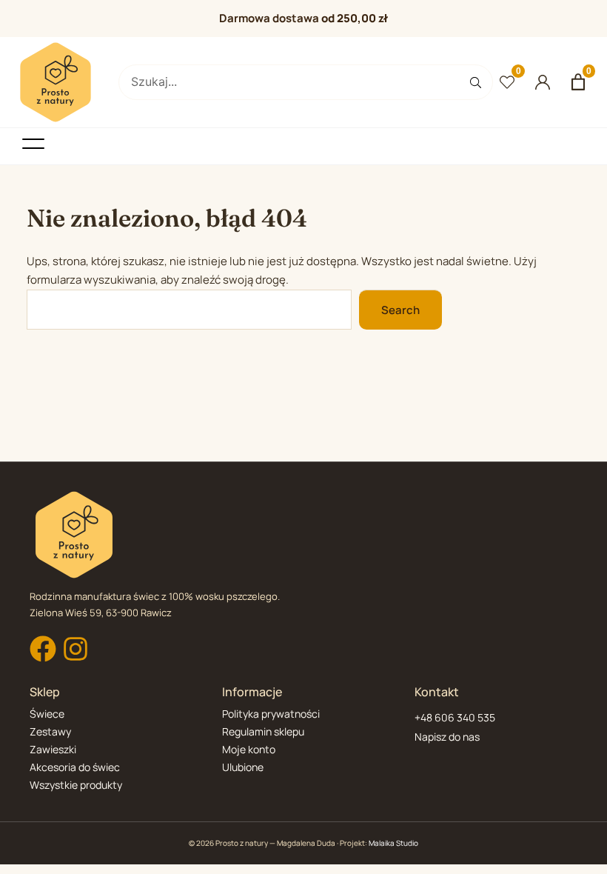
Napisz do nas (447, 737)
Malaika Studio (393, 843)
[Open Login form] (543, 82)
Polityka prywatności (271, 714)
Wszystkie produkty (76, 785)
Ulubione (243, 767)
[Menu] (33, 144)
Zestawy (50, 731)
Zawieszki (53, 749)
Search (400, 310)
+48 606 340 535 (455, 717)
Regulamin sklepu (263, 731)
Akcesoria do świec (75, 767)
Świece (47, 714)
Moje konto (248, 749)
